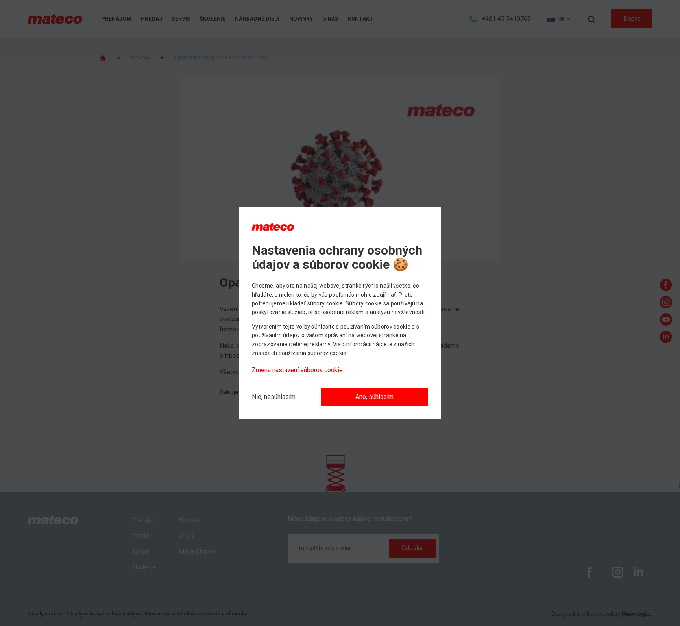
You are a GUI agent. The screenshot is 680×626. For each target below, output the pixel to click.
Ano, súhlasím (374, 397)
